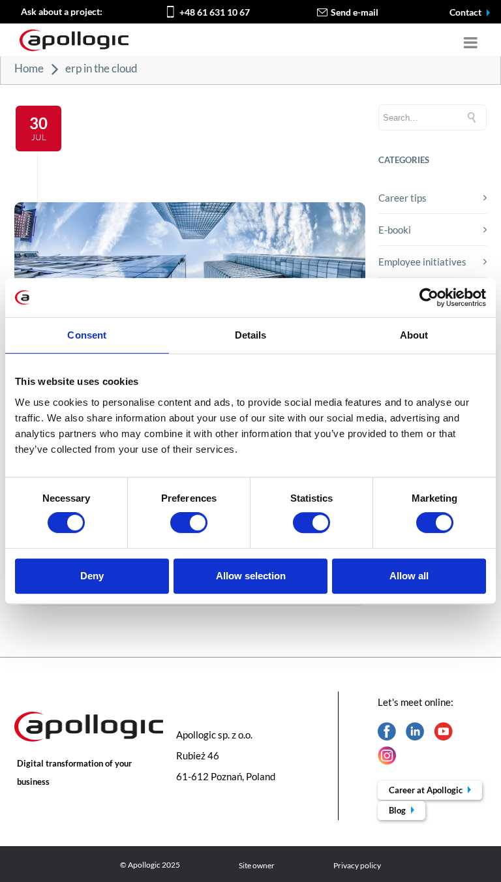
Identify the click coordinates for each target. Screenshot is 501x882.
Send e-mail (354, 12)
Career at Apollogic (426, 790)
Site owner (257, 865)
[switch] (188, 522)
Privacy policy (357, 865)
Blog (398, 810)
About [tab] (414, 335)
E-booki (394, 230)
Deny (92, 575)
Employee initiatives (422, 261)
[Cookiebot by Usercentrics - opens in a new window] (429, 297)
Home (29, 68)
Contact (466, 12)
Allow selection (251, 575)
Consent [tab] (86, 335)
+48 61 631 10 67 (214, 12)
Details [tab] (251, 335)
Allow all (409, 575)
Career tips (402, 198)
